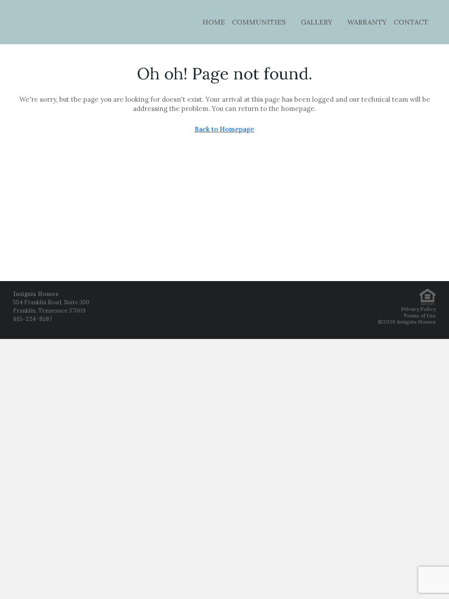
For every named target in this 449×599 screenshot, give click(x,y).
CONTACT (411, 22)
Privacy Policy (418, 309)
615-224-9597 (32, 319)
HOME (214, 22)
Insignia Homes (35, 294)
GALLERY (316, 22)
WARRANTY (367, 22)
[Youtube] (247, 310)
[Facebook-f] (202, 310)
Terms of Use (420, 316)
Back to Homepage (224, 129)
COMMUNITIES (259, 22)
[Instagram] (224, 310)
